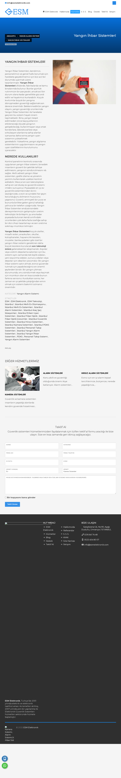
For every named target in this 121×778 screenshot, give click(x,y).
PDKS (20, 336)
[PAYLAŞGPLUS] (15, 351)
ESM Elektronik (18, 301)
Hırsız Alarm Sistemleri (94, 373)
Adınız (8, 445)
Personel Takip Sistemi (36, 336)
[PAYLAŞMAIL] (23, 351)
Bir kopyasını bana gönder (21, 497)
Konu (65, 461)
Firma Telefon (68, 453)
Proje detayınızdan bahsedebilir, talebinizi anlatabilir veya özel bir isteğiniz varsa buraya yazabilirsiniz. (46, 477)
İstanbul (9, 304)
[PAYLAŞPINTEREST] (19, 351)
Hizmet (66, 469)
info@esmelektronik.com (18, 3)
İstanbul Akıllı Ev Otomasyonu (30, 304)
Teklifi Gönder (12, 504)
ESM (7, 301)
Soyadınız (67, 445)
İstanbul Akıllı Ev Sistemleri (19, 307)
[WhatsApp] (5, 766)
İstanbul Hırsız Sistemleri (30, 322)
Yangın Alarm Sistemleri (17, 339)
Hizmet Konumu (12, 469)
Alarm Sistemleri (53, 373)
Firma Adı (9, 453)
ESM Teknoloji (35, 301)
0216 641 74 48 (91, 535)
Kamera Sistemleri (15, 394)
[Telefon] (5, 759)
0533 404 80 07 (91, 540)
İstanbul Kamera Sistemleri (19, 325)
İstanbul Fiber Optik (27, 316)
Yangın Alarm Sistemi (28, 294)
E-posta (9, 461)
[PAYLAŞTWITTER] (7, 351)
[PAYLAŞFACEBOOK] (11, 351)
